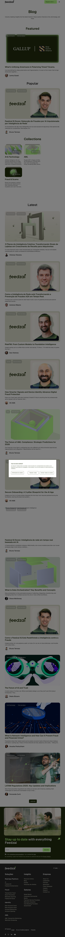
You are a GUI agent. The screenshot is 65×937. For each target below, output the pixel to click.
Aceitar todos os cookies (47, 472)
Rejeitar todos (33, 472)
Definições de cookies (17, 472)
